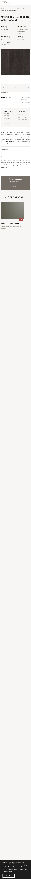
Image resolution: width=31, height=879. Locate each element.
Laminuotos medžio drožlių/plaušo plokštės (16, 8)
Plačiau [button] (10, 871)
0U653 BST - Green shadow (10, 223)
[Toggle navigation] (28, 2)
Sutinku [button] (8, 876)
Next (26, 87)
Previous (21, 87)
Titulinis (3, 8)
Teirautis (14, 186)
